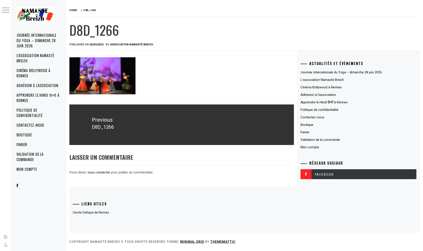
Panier (22, 144)
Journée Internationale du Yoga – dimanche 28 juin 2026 (36, 40)
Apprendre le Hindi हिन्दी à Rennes (38, 98)
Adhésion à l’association (37, 85)
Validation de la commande (30, 157)
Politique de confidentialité (30, 113)
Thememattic (223, 242)
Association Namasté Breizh (131, 44)
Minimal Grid (192, 242)
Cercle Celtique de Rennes (91, 212)
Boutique (24, 135)
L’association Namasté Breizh (35, 58)
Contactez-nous (30, 125)
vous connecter (98, 172)
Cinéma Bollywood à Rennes (33, 73)
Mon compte (27, 169)
